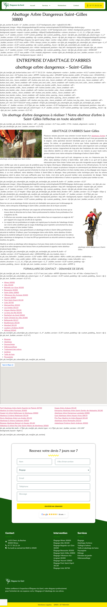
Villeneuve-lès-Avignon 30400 (16, 295)
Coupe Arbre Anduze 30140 (65, 408)
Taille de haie (9, 354)
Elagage (7, 339)
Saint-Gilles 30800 (11, 292)
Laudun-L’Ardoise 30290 (14, 328)
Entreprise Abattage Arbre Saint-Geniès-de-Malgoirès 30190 (79, 410)
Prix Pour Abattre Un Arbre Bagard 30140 (71, 418)
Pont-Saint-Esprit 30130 (13, 300)
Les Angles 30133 (11, 308)
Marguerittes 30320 (12, 305)
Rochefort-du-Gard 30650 (14, 315)
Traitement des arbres (13, 349)
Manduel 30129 (10, 325)
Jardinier (7, 352)
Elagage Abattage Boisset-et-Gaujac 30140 (17, 423)
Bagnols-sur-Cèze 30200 (14, 287)
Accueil (32, 5)
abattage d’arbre (98, 136)
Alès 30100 (8, 285)
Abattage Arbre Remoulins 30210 (68, 420)
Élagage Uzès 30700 (62, 568)
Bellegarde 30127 (11, 320)
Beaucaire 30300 (11, 290)
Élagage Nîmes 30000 (62, 540)
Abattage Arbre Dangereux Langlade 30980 (72, 413)
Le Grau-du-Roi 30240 (13, 313)
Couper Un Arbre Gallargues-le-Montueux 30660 (19, 413)
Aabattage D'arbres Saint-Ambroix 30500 (71, 423)
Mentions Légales (45, 605)
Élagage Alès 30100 (61, 543)
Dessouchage (9, 344)
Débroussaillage (10, 347)
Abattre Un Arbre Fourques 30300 (13, 410)
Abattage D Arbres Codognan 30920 (14, 420)
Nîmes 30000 (9, 282)
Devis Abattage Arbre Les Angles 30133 (16, 418)
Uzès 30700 (9, 303)
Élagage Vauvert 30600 (63, 560)
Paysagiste (8, 357)
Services (45, 5)
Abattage (8, 342)
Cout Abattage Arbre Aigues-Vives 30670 (71, 415)
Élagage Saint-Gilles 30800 (64, 553)
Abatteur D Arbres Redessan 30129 (14, 415)
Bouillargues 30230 (12, 323)
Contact (76, 5)
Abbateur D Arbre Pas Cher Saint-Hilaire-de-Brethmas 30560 (24, 426)
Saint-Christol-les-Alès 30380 (16, 318)
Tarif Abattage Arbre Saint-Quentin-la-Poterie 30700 (21, 408)
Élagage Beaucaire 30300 (64, 550)
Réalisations (62, 5)
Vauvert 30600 (10, 297)
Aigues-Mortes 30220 (12, 310)
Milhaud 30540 (10, 330)
